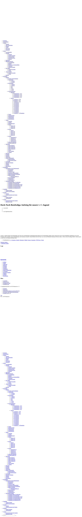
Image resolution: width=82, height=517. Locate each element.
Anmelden (5, 280)
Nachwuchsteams (11, 91)
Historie (7, 75)
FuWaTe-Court (11, 171)
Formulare (10, 66)
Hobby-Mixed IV (11, 148)
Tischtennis (8, 156)
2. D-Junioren (16, 104)
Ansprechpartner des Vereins (11, 194)
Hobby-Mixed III (11, 147)
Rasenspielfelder (11, 177)
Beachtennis (8, 166)
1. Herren (13, 84)
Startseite (5, 40)
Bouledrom (10, 170)
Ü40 (12, 87)
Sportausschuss (11, 56)
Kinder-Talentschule (10, 158)
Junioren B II (13, 140)
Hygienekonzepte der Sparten (12, 200)
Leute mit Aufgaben (12, 142)
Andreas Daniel (9, 190)
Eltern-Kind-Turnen (12, 160)
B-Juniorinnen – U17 (17, 93)
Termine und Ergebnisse (13, 78)
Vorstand (10, 54)
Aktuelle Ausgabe (11, 69)
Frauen (9, 150)
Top (1, 295)
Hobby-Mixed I (11, 145)
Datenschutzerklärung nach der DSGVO (11, 290)
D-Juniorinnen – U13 (17, 95)
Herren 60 (13, 133)
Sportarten (5, 76)
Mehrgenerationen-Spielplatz (14, 174)
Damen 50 (13, 128)
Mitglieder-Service (9, 61)
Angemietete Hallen (10, 181)
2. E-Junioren (16, 108)
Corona (4, 199)
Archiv (7, 47)
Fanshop (5, 196)
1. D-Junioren (16, 102)
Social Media (5, 41)
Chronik (10, 152)
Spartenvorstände (11, 55)
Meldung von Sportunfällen (13, 64)
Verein (4, 51)
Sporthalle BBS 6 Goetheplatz (14, 182)
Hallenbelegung (11, 123)
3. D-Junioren (16, 105)
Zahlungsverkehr (11, 67)
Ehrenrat (10, 59)
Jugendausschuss (11, 58)
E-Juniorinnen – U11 (17, 97)
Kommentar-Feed (6, 283)
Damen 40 (13, 127)
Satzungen (8, 60)
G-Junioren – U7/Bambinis (18, 113)
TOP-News (38, 240)
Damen (9, 124)
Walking (7, 163)
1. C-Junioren (13, 240)
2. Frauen (13, 82)
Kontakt (4, 192)
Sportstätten (5, 167)
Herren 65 (13, 135)
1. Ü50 (12, 89)
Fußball (7, 46)
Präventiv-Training (9, 162)
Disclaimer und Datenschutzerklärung (10, 292)
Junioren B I (13, 139)
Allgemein (22, 240)
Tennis (7, 120)
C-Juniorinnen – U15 (17, 94)
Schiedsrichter (11, 117)
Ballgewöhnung (11, 159)
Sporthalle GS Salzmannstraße (14, 186)
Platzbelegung (11, 116)
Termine (7, 44)
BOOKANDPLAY (12, 143)
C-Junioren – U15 (17, 101)
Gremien (7, 53)
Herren (9, 129)
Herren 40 (13, 131)
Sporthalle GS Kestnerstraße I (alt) (15, 185)
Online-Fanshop (9, 197)
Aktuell (4, 43)
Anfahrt (7, 193)
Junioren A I (13, 138)
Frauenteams (10, 79)
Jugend (9, 136)
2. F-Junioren (16, 112)
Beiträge (10, 63)
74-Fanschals (8, 198)
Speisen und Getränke (10, 191)
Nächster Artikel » (4, 242)
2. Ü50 (12, 90)
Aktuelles (10, 121)
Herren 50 (13, 132)
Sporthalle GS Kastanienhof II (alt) (15, 184)
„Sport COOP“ (9, 71)
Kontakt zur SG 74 (7, 293)
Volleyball (8, 144)
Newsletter (8, 48)
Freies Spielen (11, 151)
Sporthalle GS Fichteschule (13, 183)
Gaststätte (5, 189)
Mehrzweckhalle (11, 175)
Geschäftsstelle (9, 52)
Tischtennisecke (11, 179)
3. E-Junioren (16, 109)
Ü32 (12, 86)
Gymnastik (8, 161)
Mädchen (13, 92)
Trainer (9, 114)
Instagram (8, 49)
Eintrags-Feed (6, 282)
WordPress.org (6, 284)
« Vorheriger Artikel (5, 243)
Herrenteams (10, 83)
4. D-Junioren (16, 106)
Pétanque (7, 153)
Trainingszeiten (11, 115)
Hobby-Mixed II (11, 146)
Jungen (12, 98)
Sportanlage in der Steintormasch (12, 168)
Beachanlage (10, 169)
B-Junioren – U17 (17, 100)
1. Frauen (13, 81)
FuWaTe (7, 165)
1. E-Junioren (16, 107)
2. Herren (13, 85)
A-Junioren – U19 (17, 99)
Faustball (7, 155)
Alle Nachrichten (9, 45)
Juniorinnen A (13, 137)
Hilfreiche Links (9, 201)
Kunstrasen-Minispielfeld (13, 173)
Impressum (5, 289)
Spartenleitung (11, 118)
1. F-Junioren (16, 110)
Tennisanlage (11, 178)
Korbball (7, 154)
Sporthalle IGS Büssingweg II (14, 188)
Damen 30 (13, 125)
